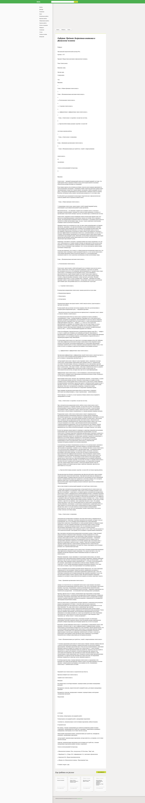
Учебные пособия (43, 34)
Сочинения (41, 29)
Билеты (41, 7)
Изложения (41, 11)
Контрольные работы (43, 16)
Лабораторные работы (44, 20)
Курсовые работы (43, 18)
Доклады (41, 9)
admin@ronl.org (79, 798)
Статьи (40, 32)
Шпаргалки (41, 36)
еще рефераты (101, 772)
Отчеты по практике (43, 25)
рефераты (63, 29)
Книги (40, 14)
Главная (57, 29)
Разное (69, 29)
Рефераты (41, 27)
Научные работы (43, 23)
